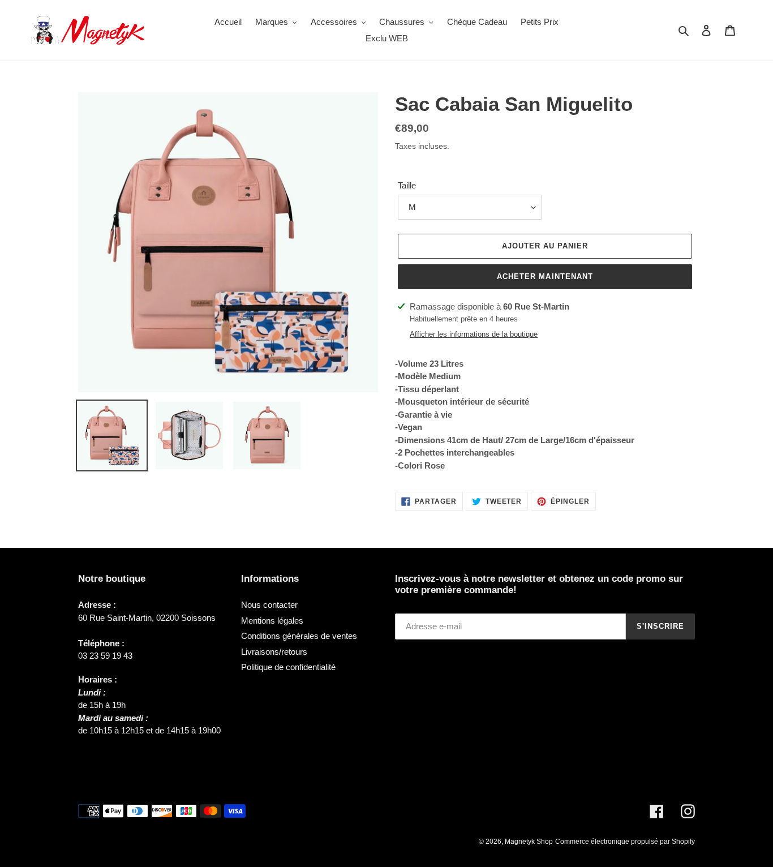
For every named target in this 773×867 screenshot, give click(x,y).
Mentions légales (272, 620)
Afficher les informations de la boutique (474, 334)
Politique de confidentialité (288, 667)
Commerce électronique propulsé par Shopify (625, 841)
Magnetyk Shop (529, 841)
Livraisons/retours (274, 651)
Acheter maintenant (545, 276)
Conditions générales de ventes (299, 636)
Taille (407, 185)
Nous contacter (269, 605)
